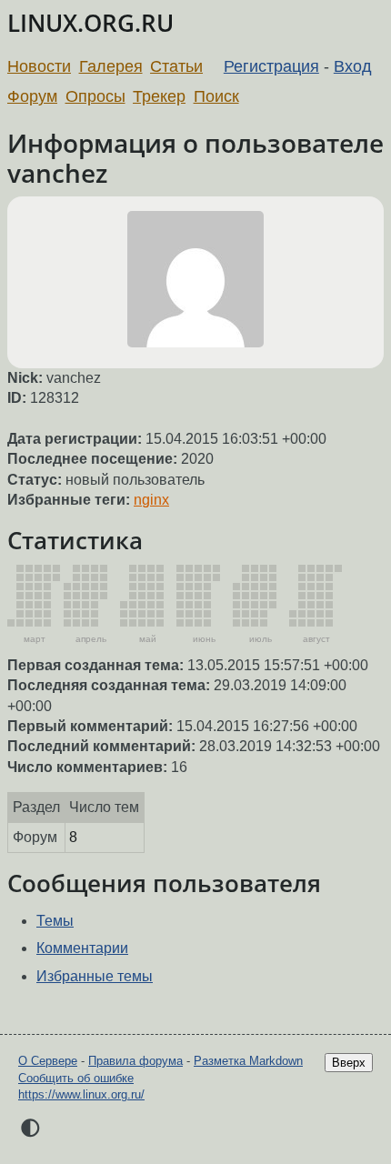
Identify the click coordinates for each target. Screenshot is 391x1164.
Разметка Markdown (248, 1061)
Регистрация (271, 66)
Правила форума (135, 1061)
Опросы (95, 96)
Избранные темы (94, 976)
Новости (39, 66)
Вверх (349, 1062)
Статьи (176, 66)
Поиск (216, 96)
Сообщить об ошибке (76, 1078)
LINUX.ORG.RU (90, 23)
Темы (55, 920)
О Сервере (47, 1061)
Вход (353, 66)
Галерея (111, 66)
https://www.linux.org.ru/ (81, 1094)
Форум (32, 96)
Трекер (159, 96)
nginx (151, 499)
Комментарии (82, 948)
